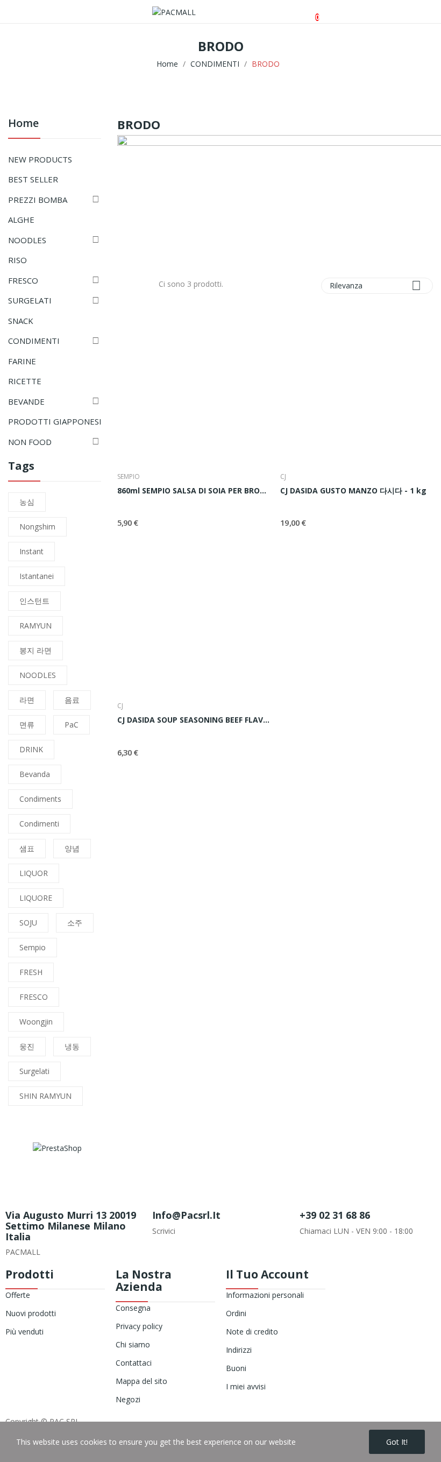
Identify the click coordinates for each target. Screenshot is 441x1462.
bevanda (34, 774)
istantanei (36, 576)
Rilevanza (375, 285)
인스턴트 (34, 601)
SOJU (28, 922)
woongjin (36, 1021)
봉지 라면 (35, 650)
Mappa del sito (141, 1381)
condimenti (39, 823)
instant (31, 551)
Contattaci (134, 1363)
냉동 (72, 1046)
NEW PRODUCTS (40, 159)
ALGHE (21, 219)
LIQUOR (33, 873)
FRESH (30, 972)
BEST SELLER (33, 179)
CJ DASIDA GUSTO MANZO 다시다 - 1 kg (353, 490)
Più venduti (24, 1331)
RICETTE (24, 381)
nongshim (37, 526)
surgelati (34, 1071)
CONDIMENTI (34, 340)
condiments (40, 799)
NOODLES (27, 240)
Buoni (236, 1368)
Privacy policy (139, 1326)
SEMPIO (128, 477)
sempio (32, 947)
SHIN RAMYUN (45, 1096)
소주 (74, 922)
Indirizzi (239, 1350)
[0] (308, 12)
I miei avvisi (246, 1386)
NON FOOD (30, 441)
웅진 (26, 1046)
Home (23, 124)
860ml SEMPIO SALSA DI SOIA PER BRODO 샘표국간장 (193, 490)
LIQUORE (35, 898)
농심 (26, 502)
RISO (17, 260)
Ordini (236, 1313)
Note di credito (252, 1331)
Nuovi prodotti (30, 1313)
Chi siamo (133, 1344)
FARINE (22, 361)
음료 (72, 700)
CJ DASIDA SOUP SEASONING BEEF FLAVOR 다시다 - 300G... (193, 720)
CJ (283, 477)
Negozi (128, 1399)
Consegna (133, 1308)
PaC (72, 724)
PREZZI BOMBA (37, 199)
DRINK (31, 749)
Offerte (17, 1295)
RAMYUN (35, 625)
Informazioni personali (265, 1295)
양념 (72, 848)
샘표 (26, 848)
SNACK (20, 320)
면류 (26, 724)
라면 (26, 700)
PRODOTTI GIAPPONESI (55, 421)
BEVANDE (26, 401)
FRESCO (23, 280)
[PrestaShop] (57, 1147)
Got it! (397, 1442)
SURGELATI (30, 300)
